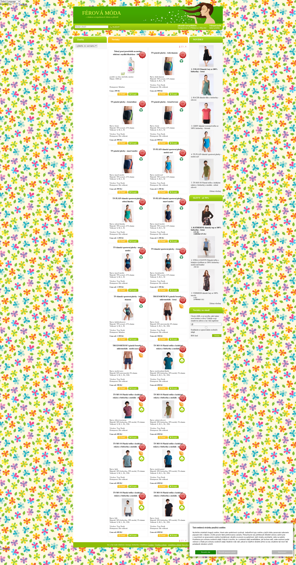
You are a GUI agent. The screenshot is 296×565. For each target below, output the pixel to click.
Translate (22, 4)
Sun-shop (185, 545)
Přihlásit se (195, 28)
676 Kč (196, 232)
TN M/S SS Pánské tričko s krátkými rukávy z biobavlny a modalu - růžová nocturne (128, 398)
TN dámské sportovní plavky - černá (165, 249)
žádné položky (214, 28)
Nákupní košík (215, 26)
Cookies (151, 545)
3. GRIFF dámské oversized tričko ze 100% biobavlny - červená (204, 127)
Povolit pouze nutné (227, 552)
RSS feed (194, 336)
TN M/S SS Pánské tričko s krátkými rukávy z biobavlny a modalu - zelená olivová (168, 398)
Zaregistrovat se (183, 28)
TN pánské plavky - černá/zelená (123, 102)
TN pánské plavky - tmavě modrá (124, 151)
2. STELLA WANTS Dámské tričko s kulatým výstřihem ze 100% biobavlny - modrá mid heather (205, 262)
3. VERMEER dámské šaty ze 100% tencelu (204, 294)
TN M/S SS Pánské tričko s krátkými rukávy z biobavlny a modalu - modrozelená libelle (168, 348)
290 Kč (196, 267)
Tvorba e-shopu (161, 545)
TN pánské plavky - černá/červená (164, 102)
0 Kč (195, 298)
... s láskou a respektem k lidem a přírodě (101, 17)
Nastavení (282, 552)
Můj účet (203, 28)
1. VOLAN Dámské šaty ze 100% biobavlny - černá (204, 70)
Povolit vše (205, 552)
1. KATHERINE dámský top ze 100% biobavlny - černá (206, 229)
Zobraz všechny (215, 191)
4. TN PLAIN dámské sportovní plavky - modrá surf (206, 155)
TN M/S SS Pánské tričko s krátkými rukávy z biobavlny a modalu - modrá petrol (168, 447)
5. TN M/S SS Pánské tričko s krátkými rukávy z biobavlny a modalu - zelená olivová (205, 185)
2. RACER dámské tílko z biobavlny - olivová (205, 99)
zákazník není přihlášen (187, 26)
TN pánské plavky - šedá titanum (164, 53)
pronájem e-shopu (174, 545)
